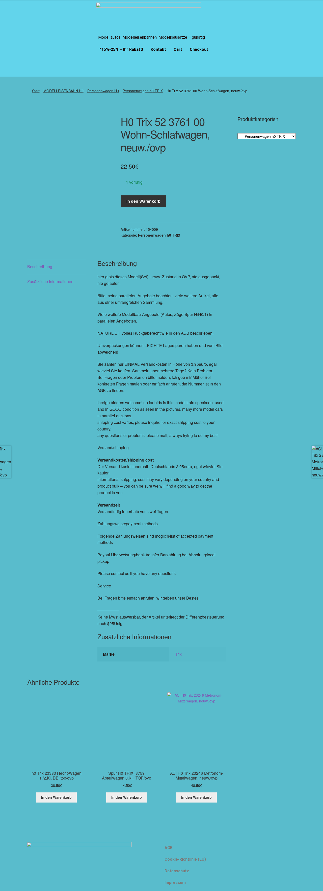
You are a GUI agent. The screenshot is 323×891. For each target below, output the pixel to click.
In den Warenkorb (143, 201)
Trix (178, 654)
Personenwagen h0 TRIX (143, 90)
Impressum (175, 882)
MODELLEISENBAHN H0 (63, 90)
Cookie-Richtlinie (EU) (185, 859)
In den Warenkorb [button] (56, 797)
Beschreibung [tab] (39, 266)
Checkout (199, 49)
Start (36, 90)
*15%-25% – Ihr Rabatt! (121, 49)
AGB (169, 847)
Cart (178, 49)
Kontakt (158, 49)
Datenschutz (177, 871)
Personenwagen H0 (103, 90)
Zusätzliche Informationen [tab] (50, 281)
